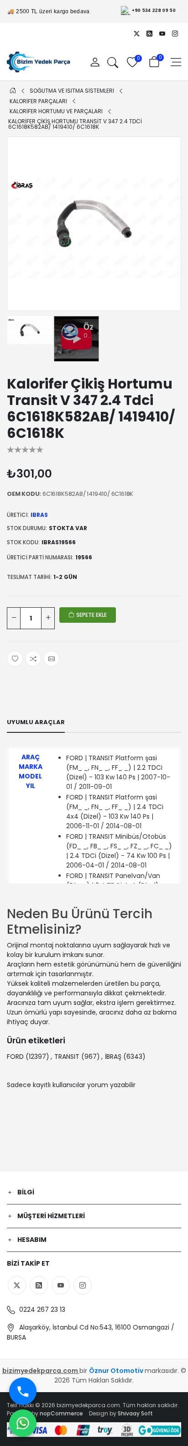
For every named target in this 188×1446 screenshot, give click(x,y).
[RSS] (149, 33)
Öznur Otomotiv (117, 1370)
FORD (15, 1056)
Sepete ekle (91, 615)
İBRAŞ (113, 1056)
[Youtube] (162, 33)
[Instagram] (175, 33)
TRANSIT (66, 1056)
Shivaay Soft (135, 1413)
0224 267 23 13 (41, 1309)
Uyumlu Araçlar (36, 722)
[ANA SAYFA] (13, 90)
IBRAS (39, 515)
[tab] (36, 722)
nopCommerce (61, 1413)
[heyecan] (136, 33)
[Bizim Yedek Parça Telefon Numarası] (23, 1391)
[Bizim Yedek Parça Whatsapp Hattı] (23, 1423)
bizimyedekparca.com (40, 1370)
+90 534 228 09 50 (154, 10)
